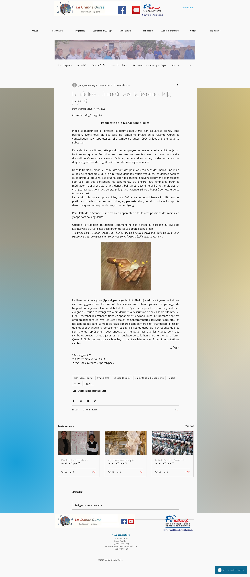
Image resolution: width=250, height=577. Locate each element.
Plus (174, 65)
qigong (89, 383)
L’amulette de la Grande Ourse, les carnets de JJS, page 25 (75, 461)
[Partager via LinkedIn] (87, 400)
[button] (190, 65)
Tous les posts (65, 65)
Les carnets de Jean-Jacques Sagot (149, 65)
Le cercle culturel (119, 65)
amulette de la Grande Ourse (149, 377)
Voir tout (189, 426)
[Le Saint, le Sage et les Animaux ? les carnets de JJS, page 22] (173, 443)
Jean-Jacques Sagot (83, 377)
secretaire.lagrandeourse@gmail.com (121, 546)
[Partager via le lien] (94, 400)
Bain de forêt (98, 65)
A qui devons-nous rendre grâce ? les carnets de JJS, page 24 (123, 461)
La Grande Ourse (122, 377)
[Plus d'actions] (177, 85)
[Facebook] (122, 10)
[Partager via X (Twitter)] (80, 400)
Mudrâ (172, 377)
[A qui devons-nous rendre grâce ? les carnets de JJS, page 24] (126, 443)
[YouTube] (136, 10)
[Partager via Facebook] (73, 400)
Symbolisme (103, 377)
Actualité (81, 65)
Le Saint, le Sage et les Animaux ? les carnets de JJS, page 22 (170, 461)
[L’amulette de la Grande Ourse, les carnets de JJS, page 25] (79, 443)
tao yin (77, 383)
